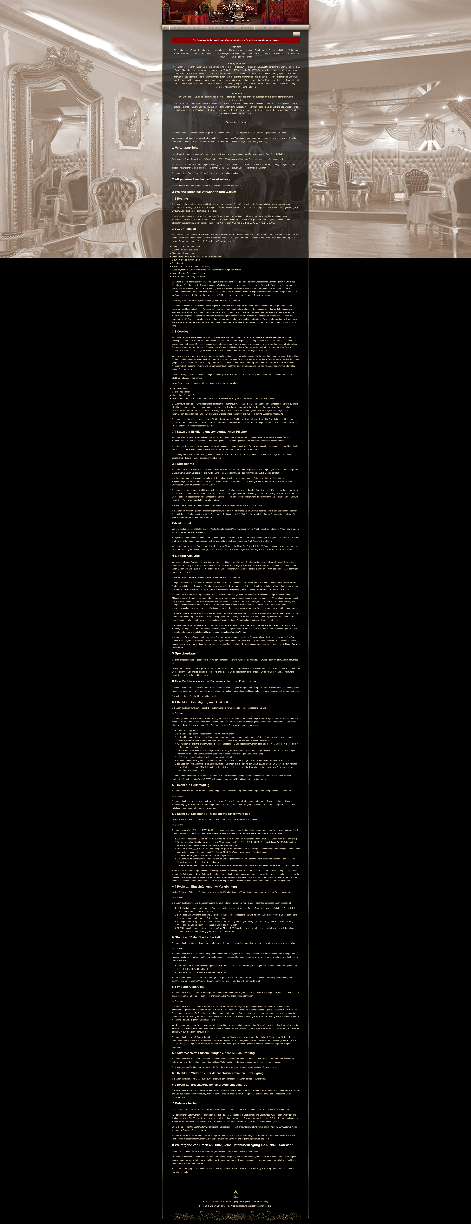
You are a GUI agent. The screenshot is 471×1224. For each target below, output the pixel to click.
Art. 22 (258, 764)
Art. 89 (289, 1040)
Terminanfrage (276, 27)
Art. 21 (195, 849)
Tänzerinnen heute (177, 27)
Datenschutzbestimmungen (258, 1201)
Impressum (240, 1201)
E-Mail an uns (261, 27)
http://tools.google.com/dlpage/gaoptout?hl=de (225, 632)
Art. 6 (240, 842)
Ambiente (202, 27)
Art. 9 (269, 842)
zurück (296, 34)
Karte (211, 27)
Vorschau (191, 27)
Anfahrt (234, 27)
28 (265, 223)
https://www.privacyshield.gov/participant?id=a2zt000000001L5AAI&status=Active (253, 589)
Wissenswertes (222, 27)
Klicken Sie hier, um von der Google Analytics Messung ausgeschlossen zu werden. (235, 1206)
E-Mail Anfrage (246, 27)
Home (165, 27)
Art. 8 (275, 865)
